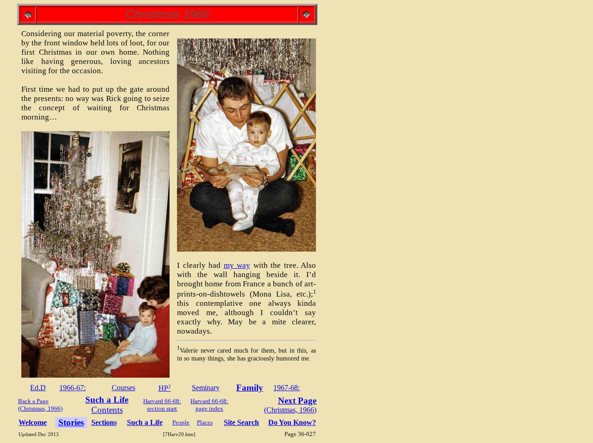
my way (237, 265)
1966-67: (72, 388)
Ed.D (38, 388)
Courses (123, 388)
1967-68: (286, 388)
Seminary (206, 388)
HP (164, 388)
